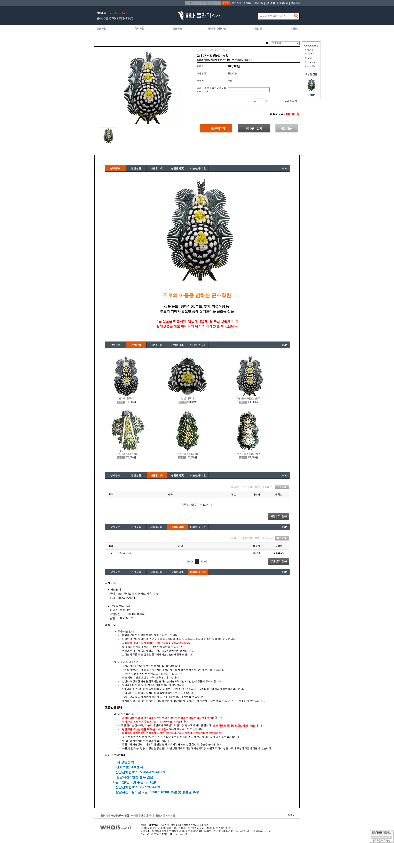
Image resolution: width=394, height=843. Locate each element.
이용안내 (159, 815)
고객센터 (295, 3)
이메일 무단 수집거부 (141, 815)
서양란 (294, 28)
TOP (284, 168)
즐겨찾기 (247, 3)
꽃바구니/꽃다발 (217, 28)
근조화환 (101, 28)
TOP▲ (291, 815)
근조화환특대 (126, 398)
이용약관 (104, 815)
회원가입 (236, 3)
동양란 (258, 28)
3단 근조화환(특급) (126, 453)
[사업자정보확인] (222, 828)
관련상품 (136, 168)
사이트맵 (170, 815)
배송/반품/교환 (198, 168)
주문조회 (270, 3)
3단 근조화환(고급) (187, 453)
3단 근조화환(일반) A (248, 453)
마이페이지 (282, 3)
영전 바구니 (187, 398)
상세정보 (115, 168)
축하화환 (139, 28)
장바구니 (258, 3)
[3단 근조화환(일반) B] (311, 84)
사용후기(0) (156, 168)
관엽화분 (177, 28)
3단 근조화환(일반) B (248, 398)
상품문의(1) (177, 168)
